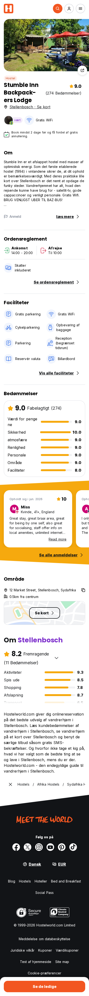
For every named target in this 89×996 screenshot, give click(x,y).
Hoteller (41, 881)
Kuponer (45, 950)
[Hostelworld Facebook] (16, 847)
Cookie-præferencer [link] (44, 973)
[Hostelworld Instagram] (39, 847)
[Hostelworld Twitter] (27, 847)
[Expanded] (10, 784)
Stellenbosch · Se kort (29, 106)
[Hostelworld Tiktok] (73, 847)
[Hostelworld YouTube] (50, 847)
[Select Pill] (57, 8)
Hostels (25, 881)
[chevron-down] (56, 658)
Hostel (10, 78)
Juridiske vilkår (22, 950)
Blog (11, 881)
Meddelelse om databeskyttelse (44, 939)
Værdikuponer (67, 950)
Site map (62, 962)
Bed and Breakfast (66, 881)
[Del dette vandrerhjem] (82, 70)
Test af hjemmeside (36, 962)
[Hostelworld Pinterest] (62, 847)
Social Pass (44, 893)
